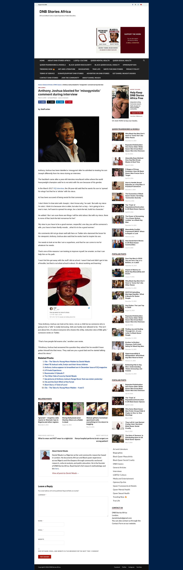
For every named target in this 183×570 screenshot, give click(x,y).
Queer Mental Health (100, 61)
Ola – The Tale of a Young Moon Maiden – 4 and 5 (64, 388)
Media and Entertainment (123, 478)
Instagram (131, 567)
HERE (121, 121)
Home (42, 61)
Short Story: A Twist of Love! (56, 385)
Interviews (117, 471)
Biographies (83, 69)
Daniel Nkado (53, 98)
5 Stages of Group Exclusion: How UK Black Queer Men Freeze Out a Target (134, 172)
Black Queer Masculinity (80, 65)
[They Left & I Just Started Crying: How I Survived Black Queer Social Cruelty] (118, 422)
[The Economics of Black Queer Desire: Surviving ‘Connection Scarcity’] (118, 194)
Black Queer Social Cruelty (107, 65)
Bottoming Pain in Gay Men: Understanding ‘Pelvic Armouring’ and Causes (133, 368)
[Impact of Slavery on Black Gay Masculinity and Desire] (118, 270)
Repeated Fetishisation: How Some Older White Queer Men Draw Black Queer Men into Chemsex (135, 148)
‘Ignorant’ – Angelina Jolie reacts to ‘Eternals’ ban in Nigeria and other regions (48, 420)
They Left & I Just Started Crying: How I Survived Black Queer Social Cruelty (134, 425)
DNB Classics (58, 84)
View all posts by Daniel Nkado (65, 473)
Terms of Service (47, 73)
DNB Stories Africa (55, 11)
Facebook (117, 567)
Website (41, 539)
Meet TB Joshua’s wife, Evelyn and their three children (66, 364)
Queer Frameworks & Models (53, 65)
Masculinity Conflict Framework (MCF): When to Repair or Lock (134, 231)
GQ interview (58, 188)
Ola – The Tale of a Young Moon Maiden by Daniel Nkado (67, 361)
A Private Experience (53, 370)
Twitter (124, 567)
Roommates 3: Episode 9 (54, 373)
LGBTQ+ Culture (80, 61)
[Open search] (143, 60)
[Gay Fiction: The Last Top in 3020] (118, 306)
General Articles (48, 84)
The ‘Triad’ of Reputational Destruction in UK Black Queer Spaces (135, 207)
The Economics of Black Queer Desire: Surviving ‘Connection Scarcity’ (134, 196)
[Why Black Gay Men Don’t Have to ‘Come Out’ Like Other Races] (118, 134)
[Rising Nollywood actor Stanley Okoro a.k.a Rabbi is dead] (73, 409)
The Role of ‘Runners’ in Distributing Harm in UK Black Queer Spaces (134, 437)
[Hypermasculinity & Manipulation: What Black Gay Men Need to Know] (118, 354)
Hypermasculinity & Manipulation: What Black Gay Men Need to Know (134, 355)
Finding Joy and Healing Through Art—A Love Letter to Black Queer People (134, 332)
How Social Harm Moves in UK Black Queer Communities (134, 243)
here (57, 468)
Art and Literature (66, 69)
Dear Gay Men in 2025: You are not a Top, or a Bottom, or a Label (133, 260)
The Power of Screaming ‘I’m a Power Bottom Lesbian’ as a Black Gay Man (134, 219)
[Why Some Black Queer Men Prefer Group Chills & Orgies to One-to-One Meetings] (118, 409)
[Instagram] (138, 4)
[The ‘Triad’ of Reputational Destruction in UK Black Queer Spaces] (118, 205)
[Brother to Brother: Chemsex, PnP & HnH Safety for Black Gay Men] (118, 343)
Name (40, 521)
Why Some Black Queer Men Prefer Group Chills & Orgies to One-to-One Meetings (135, 412)
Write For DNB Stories (113, 69)
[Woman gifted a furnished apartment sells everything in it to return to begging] (97, 409)
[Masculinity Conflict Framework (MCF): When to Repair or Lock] (118, 230)
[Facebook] (133, 4)
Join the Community (70, 78)
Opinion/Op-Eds (129, 65)
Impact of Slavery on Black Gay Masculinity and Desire (135, 272)
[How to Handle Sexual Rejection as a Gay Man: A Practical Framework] (118, 183)
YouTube (139, 567)
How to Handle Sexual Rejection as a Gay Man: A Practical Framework (135, 184)
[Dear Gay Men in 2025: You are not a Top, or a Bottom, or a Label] (118, 259)
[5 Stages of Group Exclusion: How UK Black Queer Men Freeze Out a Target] (118, 169)
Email (40, 530)
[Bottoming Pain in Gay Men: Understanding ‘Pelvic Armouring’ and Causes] (118, 365)
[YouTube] (141, 4)
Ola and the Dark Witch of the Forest (59, 382)
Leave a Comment (63, 98)
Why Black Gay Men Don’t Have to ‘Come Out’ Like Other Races (134, 135)
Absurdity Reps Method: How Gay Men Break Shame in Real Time (134, 160)
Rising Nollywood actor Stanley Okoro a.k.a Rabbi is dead (72, 420)
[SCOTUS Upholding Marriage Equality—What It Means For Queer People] (118, 292)
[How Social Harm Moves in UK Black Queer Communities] (118, 241)
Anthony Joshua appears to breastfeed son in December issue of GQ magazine (76, 367)
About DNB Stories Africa (59, 61)
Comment (42, 495)
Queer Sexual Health (122, 61)
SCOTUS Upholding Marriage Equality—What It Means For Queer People (134, 295)
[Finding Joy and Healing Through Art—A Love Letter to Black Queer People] (118, 329)
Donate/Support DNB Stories (70, 73)
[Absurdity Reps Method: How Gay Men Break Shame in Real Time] (118, 158)
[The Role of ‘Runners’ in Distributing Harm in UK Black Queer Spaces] (118, 436)
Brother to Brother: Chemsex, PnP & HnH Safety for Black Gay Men (134, 344)
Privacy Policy (132, 69)
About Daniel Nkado (91, 78)
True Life (96, 69)
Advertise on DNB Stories (98, 73)
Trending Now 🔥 (47, 69)
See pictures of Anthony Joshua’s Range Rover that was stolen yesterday (73, 379)
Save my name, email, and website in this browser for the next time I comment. (68, 551)
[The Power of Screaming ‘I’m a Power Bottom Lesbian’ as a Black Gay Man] (118, 216)
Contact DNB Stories (49, 78)
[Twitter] (135, 4)
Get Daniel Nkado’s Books (124, 73)
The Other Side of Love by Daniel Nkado (61, 376)
